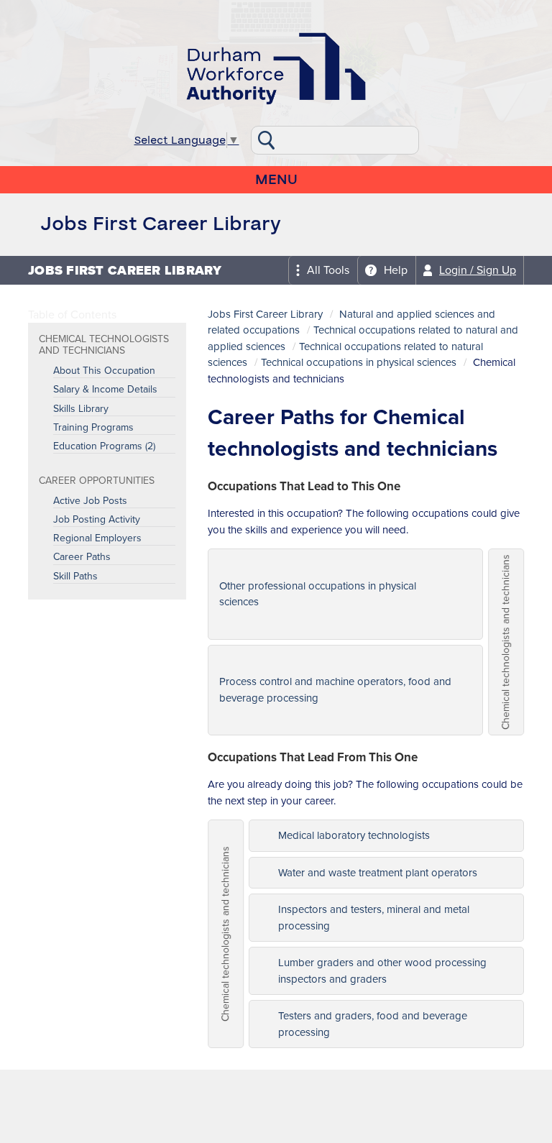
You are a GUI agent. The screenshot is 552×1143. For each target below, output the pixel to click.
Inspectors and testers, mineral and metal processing (373, 917)
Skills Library (81, 409)
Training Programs (93, 427)
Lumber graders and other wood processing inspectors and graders (382, 971)
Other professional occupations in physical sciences (317, 594)
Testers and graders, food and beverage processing (372, 1024)
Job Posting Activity (96, 519)
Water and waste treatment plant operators (377, 873)
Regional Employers (97, 538)
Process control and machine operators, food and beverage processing (335, 690)
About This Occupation (104, 370)
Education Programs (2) (104, 446)
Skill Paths (75, 576)
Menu (276, 180)
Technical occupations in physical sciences (358, 362)
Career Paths (82, 557)
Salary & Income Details (105, 389)
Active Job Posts (90, 501)
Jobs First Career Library (265, 314)
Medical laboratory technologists (354, 835)
